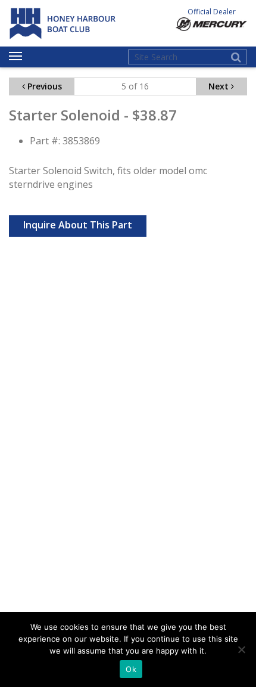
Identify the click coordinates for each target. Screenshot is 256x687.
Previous (43, 86)
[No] (241, 649)
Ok (131, 669)
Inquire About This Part (77, 224)
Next (219, 86)
